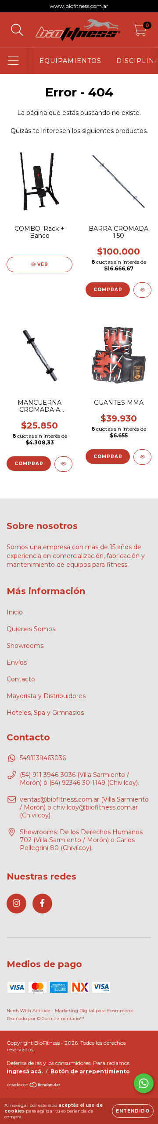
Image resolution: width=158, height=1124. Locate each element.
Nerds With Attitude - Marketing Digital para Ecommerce (70, 1010)
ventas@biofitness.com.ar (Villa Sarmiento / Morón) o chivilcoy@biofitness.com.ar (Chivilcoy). (84, 807)
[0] (140, 32)
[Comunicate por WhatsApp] (144, 1083)
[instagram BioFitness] (16, 903)
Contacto (21, 679)
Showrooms (25, 646)
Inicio (15, 612)
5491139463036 (43, 758)
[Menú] (13, 61)
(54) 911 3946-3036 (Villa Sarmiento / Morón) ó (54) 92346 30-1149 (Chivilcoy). (79, 779)
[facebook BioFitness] (42, 903)
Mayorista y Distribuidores (46, 696)
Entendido (133, 1111)
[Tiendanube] (34, 1086)
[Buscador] (17, 30)
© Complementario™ (60, 1018)
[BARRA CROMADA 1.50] (142, 290)
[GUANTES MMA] (142, 457)
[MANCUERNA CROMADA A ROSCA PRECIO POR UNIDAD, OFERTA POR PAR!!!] (63, 464)
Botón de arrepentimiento (90, 1071)
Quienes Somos (31, 629)
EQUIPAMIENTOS (70, 61)
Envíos (17, 662)
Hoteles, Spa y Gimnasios (45, 713)
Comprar (107, 289)
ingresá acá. (25, 1071)
